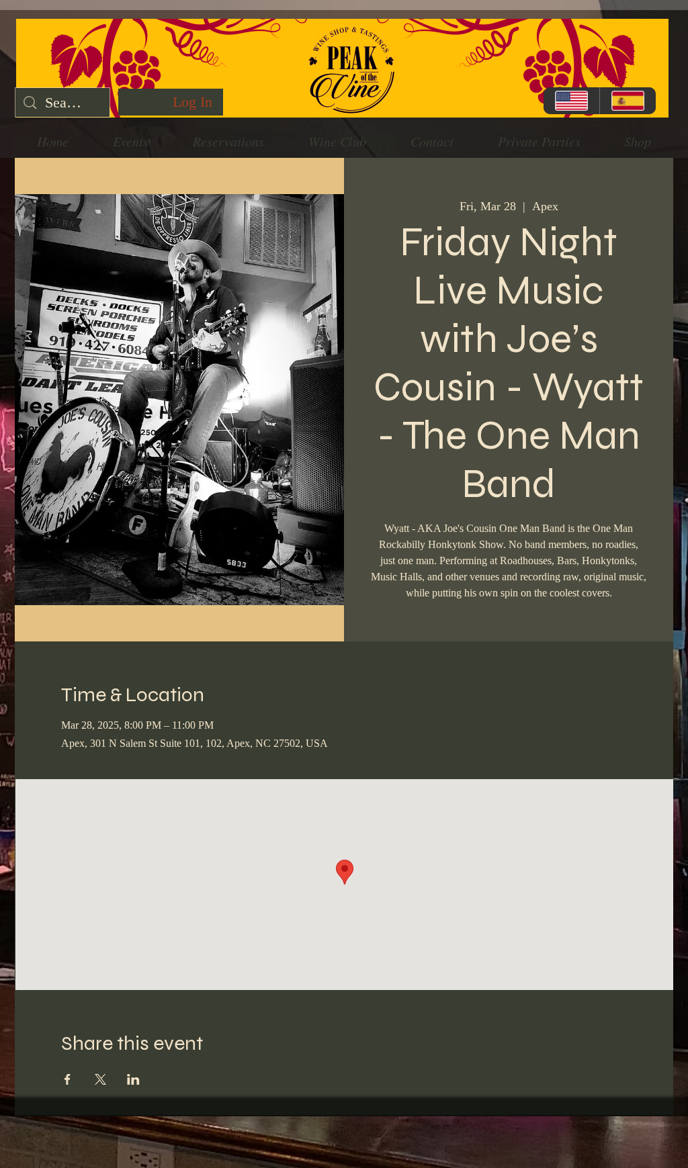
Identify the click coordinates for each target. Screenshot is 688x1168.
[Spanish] (627, 100)
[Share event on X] (100, 1079)
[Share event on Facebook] (67, 1079)
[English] (571, 100)
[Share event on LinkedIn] (133, 1079)
